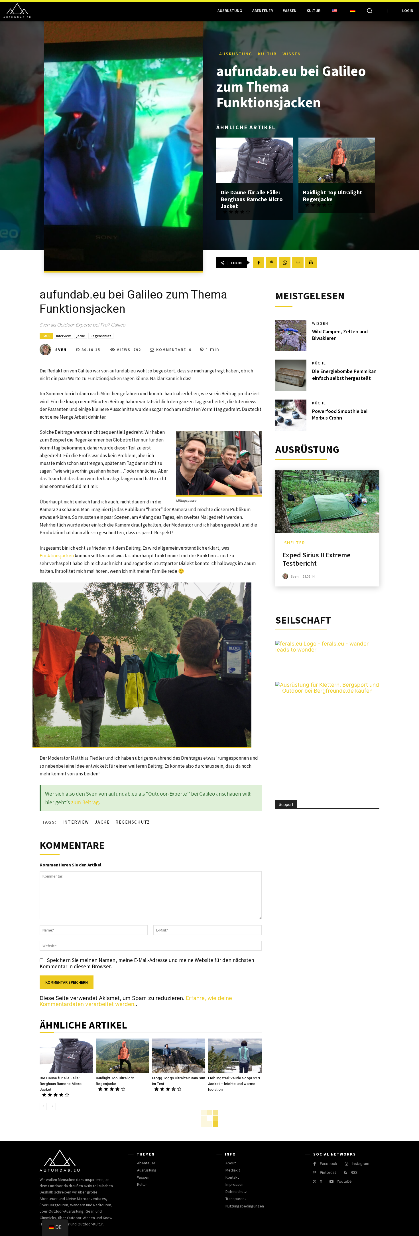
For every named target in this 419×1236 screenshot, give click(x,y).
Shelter (294, 542)
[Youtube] (331, 1181)
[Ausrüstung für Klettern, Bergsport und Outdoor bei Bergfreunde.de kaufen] (327, 690)
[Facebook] (258, 262)
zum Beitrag (85, 802)
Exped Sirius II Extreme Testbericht (316, 559)
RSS (354, 1172)
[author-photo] (286, 576)
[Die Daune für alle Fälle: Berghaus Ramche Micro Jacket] (254, 161)
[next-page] (52, 1106)
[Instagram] (346, 1164)
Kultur (267, 54)
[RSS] (345, 1172)
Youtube (344, 1181)
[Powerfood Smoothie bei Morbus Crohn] (291, 415)
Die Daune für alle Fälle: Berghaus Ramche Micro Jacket (252, 199)
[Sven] (47, 349)
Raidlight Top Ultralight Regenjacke (332, 196)
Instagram (360, 1163)
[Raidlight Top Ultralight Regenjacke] (336, 161)
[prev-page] (43, 1106)
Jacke (80, 336)
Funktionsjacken (57, 556)
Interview (63, 336)
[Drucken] (311, 262)
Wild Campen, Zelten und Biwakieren (340, 334)
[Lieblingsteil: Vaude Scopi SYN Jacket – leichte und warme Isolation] (234, 1056)
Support (286, 804)
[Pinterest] (271, 262)
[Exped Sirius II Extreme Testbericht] (327, 501)
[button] (369, 10)
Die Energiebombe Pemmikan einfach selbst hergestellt (344, 374)
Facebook (328, 1163)
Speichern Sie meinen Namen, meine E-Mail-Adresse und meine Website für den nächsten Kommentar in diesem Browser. (147, 963)
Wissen (291, 54)
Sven (61, 349)
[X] (314, 1181)
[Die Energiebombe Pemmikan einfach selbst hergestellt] (291, 375)
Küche (319, 363)
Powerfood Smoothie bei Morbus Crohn (339, 414)
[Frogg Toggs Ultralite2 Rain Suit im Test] (178, 1056)
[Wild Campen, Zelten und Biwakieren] (291, 335)
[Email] (298, 262)
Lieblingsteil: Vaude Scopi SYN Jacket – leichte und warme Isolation (234, 1084)
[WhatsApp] (284, 262)
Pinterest (328, 1172)
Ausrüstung (235, 54)
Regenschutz (101, 336)
